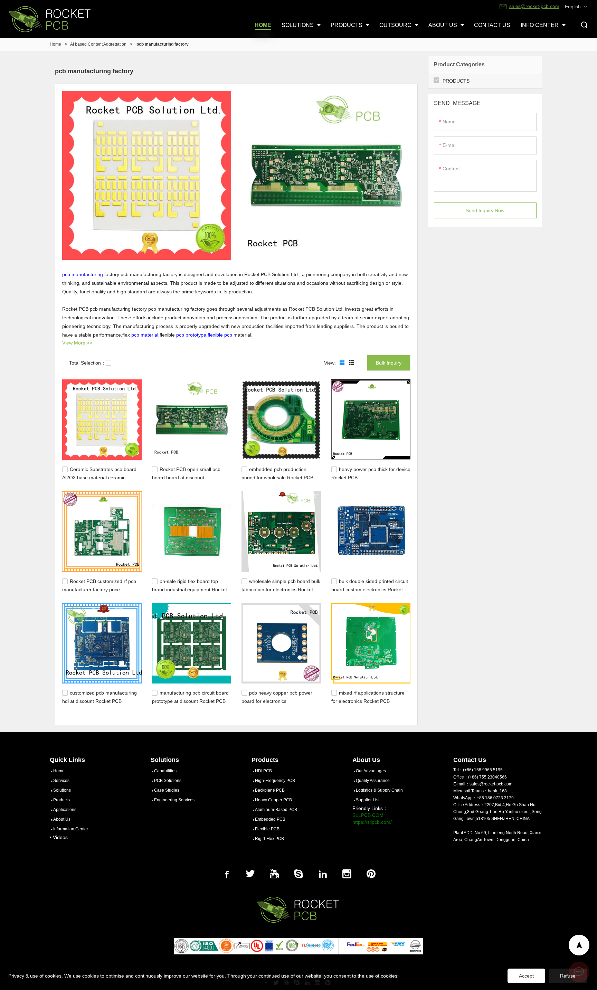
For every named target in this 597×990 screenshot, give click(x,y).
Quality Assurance (373, 780)
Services (61, 780)
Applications (64, 809)
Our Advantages (371, 771)
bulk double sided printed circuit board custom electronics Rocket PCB (369, 588)
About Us (61, 819)
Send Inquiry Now (485, 210)
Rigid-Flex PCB (269, 838)
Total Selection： (87, 363)
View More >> (77, 343)
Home (55, 44)
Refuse (568, 976)
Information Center (70, 829)
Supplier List (367, 800)
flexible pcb (220, 335)
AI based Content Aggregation (98, 44)
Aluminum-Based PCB (276, 809)
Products (61, 800)
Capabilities (165, 771)
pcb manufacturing (82, 274)
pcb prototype (191, 335)
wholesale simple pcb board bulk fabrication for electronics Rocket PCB (280, 588)
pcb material (144, 335)
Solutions (62, 790)
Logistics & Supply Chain (379, 790)
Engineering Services (174, 800)
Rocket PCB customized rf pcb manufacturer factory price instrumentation (99, 588)
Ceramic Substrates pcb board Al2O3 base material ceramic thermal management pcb (99, 476)
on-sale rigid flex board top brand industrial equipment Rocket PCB (189, 588)
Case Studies (166, 790)
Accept (526, 976)
